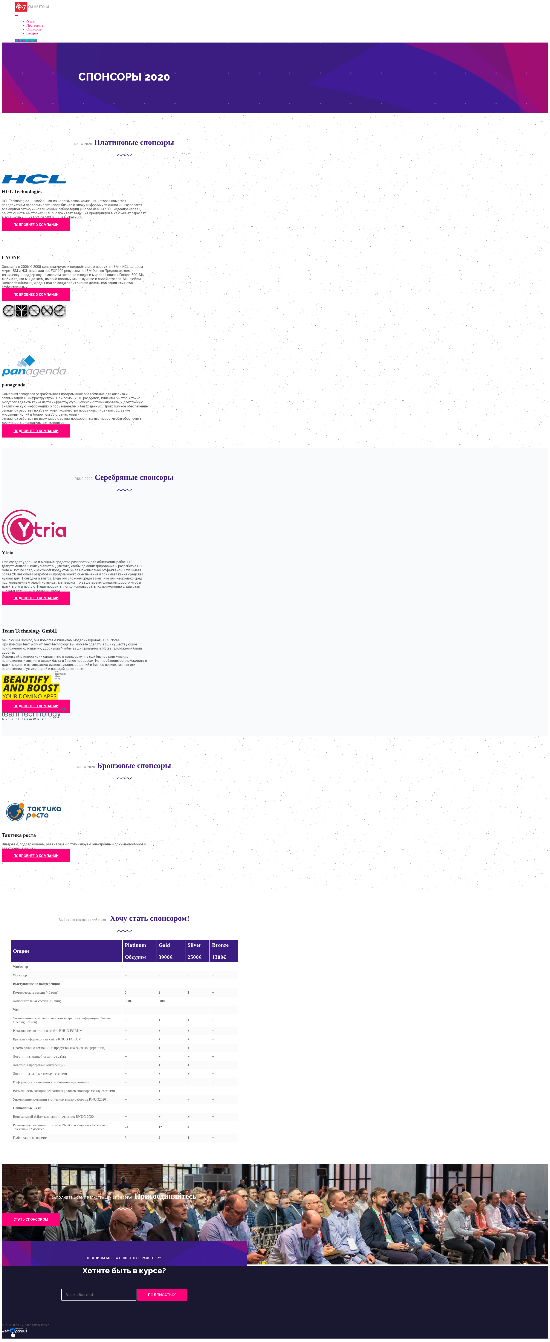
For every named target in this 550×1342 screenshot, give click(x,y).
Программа (34, 25)
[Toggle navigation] (16, 15)
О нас (30, 21)
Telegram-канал (26, 40)
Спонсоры (34, 29)
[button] (36, 224)
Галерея (32, 33)
